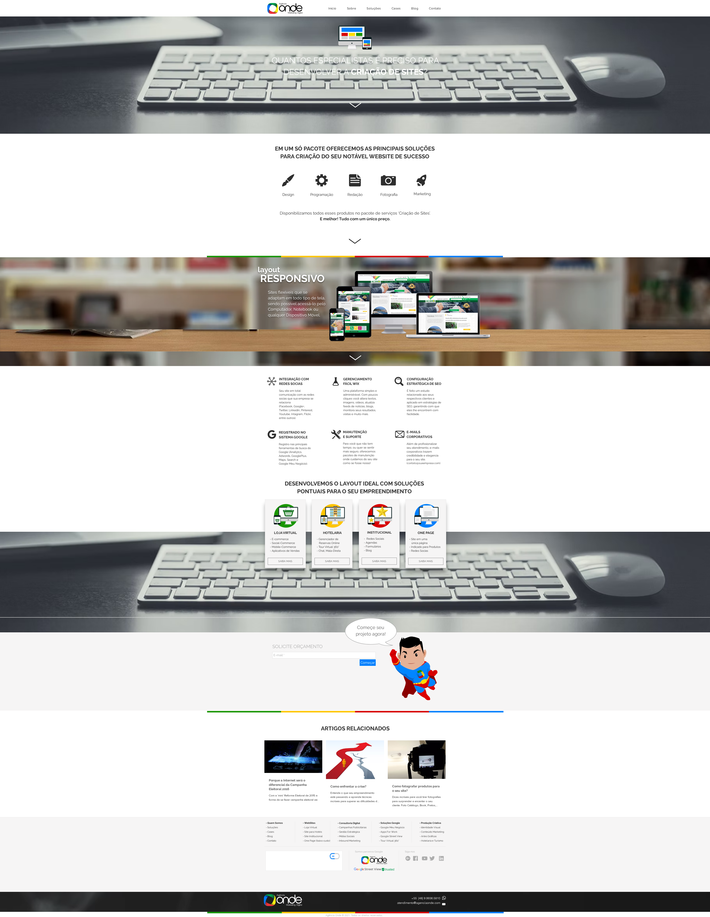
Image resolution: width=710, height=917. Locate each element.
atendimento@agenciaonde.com (418, 903)
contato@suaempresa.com (423, 463)
